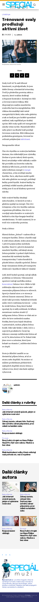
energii (27, 170)
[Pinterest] (22, 75)
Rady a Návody (7, 410)
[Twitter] (17, 75)
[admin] (7, 388)
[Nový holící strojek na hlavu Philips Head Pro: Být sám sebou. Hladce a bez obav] (28, 521)
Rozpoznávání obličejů (12, 433)
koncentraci (7, 284)
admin (19, 35)
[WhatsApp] (27, 75)
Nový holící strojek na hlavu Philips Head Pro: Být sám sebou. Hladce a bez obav (18, 443)
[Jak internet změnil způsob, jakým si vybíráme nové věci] (10, 487)
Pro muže (5, 438)
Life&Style (6, 14)
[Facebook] (12, 75)
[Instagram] (6, 555)
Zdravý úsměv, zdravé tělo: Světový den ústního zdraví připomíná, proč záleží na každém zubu (18, 424)
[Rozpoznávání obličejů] (10, 521)
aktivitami (25, 139)
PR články (28, 595)
